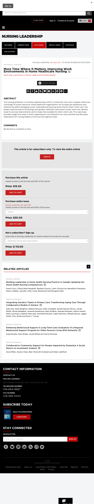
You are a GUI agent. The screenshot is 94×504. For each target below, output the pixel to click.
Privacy (51, 469)
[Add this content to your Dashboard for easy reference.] (45, 91)
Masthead (70, 45)
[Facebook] (6, 447)
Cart (86, 21)
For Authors (9, 51)
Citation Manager (49, 83)
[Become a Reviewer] (32, 91)
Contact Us (9, 375)
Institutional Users (13, 467)
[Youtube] (24, 447)
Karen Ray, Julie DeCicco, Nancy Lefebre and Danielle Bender (30, 75)
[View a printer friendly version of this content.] (36, 91)
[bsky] (12, 447)
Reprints (74, 467)
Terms (42, 469)
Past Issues (38, 45)
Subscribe (38, 20)
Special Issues (54, 45)
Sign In (47, 157)
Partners (84, 467)
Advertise (64, 467)
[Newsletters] (42, 447)
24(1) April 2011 (55, 62)
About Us (28, 467)
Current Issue (23, 45)
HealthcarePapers (22, 412)
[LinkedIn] (18, 447)
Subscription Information (45, 467)
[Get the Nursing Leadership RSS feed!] (41, 91)
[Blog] (36, 448)
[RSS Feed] (30, 447)
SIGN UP (72, 439)
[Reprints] (28, 91)
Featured (8, 45)
